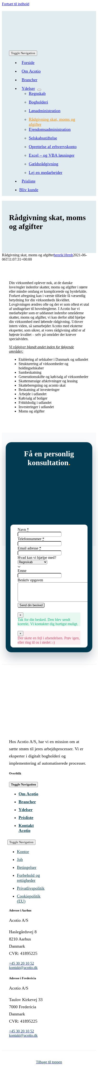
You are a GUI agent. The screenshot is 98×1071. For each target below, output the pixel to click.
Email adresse (29, 548)
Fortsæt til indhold (15, 4)
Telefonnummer (31, 539)
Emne (22, 571)
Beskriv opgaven (30, 580)
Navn (23, 529)
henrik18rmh (63, 255)
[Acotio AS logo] (44, 59)
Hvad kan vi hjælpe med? (37, 558)
